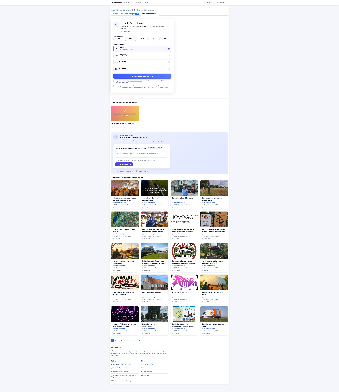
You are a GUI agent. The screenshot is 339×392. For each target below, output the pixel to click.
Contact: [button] (146, 2)
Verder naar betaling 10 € (143, 76)
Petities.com (117, 2)
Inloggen (209, 2)
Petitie (116, 14)
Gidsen (113, 361)
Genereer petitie (125, 164)
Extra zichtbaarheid (150, 14)
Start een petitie (220, 2)
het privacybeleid (123, 82)
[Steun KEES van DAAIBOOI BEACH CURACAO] (125, 117)
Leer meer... (126, 31)
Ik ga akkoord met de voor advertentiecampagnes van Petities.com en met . (143, 81)
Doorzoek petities (136, 2)
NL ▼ (127, 2)
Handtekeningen (131, 14)
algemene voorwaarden (135, 81)
